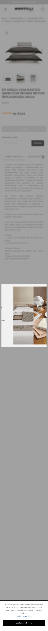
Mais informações (31, 616)
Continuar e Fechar (24, 623)
